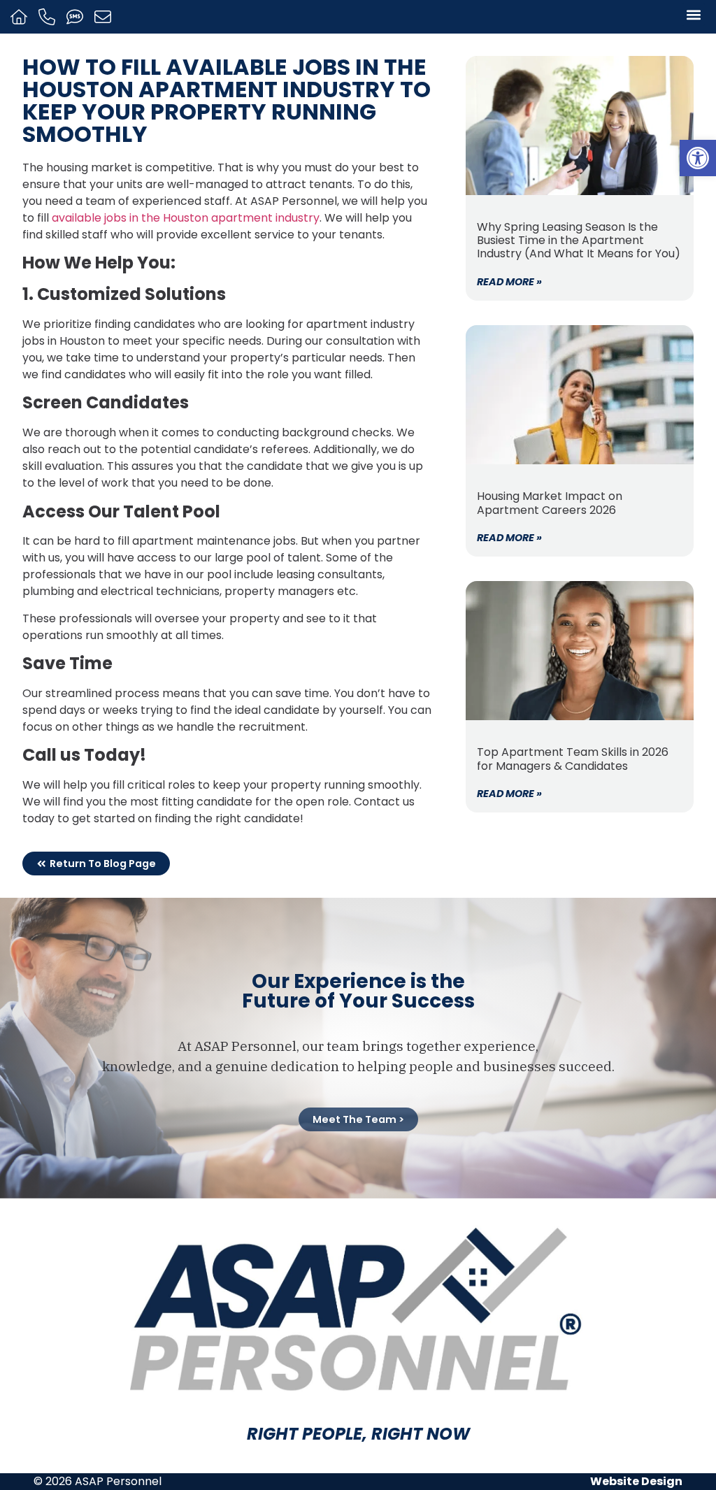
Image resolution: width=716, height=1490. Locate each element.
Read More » (509, 282)
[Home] (20, 16)
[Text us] (76, 16)
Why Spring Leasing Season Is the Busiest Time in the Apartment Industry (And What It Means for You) (578, 240)
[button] (698, 158)
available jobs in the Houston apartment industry (186, 218)
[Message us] (104, 16)
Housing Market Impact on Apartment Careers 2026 (549, 502)
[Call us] (48, 16)
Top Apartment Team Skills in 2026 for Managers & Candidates (572, 758)
